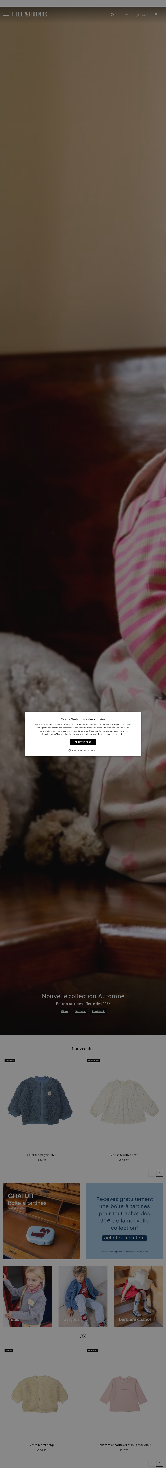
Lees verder (118, 734)
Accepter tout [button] (83, 741)
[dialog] (83, 734)
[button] (83, 750)
